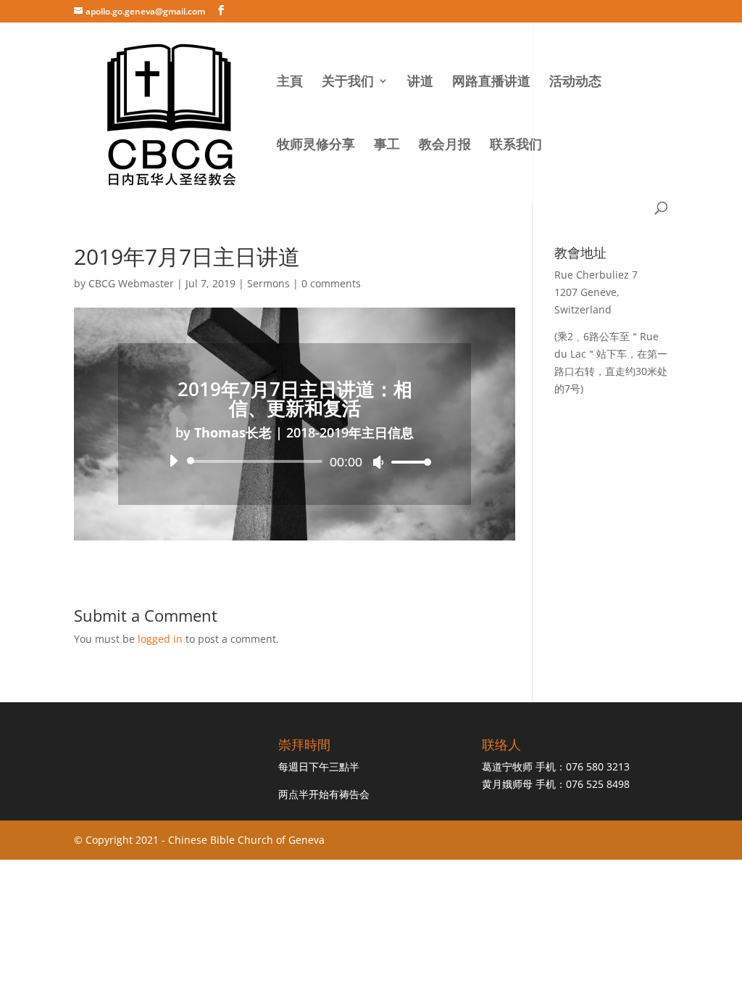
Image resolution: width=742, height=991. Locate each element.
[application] (295, 461)
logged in (160, 639)
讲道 (420, 82)
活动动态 (575, 82)
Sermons (268, 283)
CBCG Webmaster (131, 283)
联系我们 (516, 145)
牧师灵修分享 (316, 145)
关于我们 (348, 82)
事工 (387, 145)
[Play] (173, 460)
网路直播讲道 (491, 82)
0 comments (331, 283)
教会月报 (445, 145)
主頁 (290, 82)
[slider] (407, 462)
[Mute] (378, 462)
